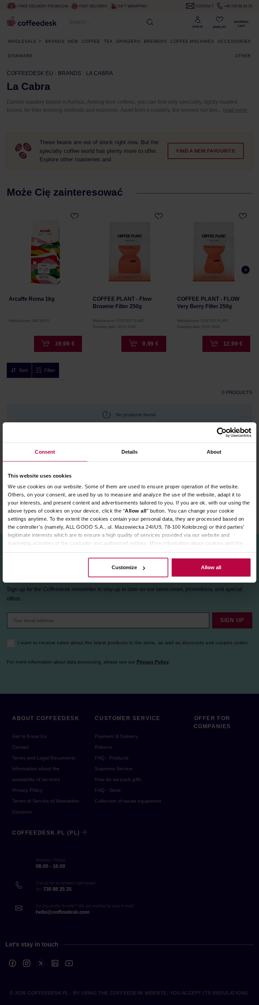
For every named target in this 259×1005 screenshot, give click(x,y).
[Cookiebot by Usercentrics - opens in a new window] (221, 432)
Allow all (211, 567)
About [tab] (214, 452)
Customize (124, 567)
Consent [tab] (45, 452)
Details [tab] (129, 452)
